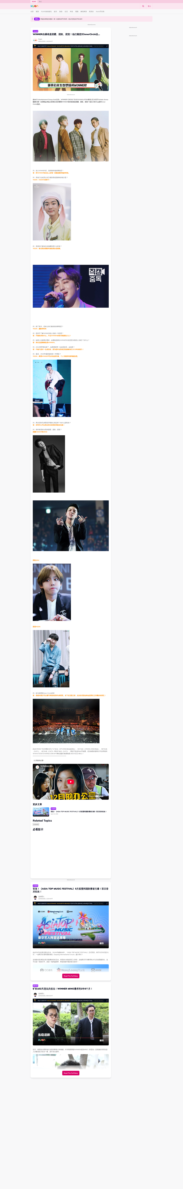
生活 (66, 11)
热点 (40, 1)
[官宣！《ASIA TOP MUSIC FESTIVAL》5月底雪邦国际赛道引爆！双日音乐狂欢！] (41, 812)
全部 (32, 11)
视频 (76, 11)
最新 (37, 11)
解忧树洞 (84, 11)
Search (143, 6)
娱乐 (55, 11)
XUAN (34, 1)
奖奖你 (91, 11)
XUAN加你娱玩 (46, 11)
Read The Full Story (71, 976)
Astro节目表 (100, 11)
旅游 (60, 11)
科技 (71, 11)
